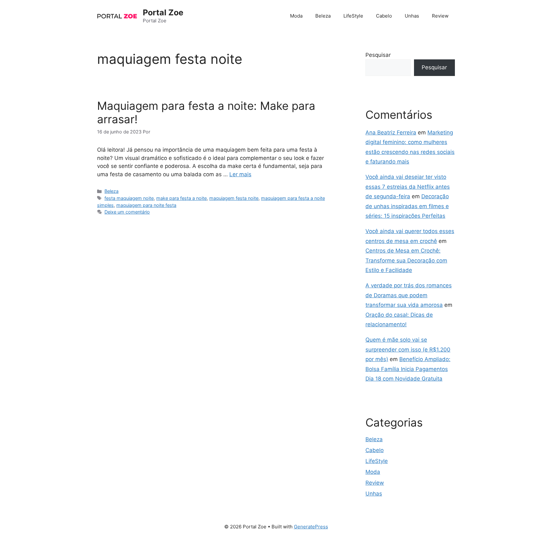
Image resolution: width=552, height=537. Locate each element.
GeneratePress (311, 527)
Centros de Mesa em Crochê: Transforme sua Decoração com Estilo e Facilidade (406, 260)
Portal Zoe (163, 12)
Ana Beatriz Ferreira (390, 132)
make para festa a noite (181, 198)
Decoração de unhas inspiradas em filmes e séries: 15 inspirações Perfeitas (407, 206)
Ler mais (240, 174)
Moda (296, 16)
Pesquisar (378, 55)
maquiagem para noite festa (146, 205)
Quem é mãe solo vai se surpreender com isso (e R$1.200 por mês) (407, 349)
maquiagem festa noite (233, 198)
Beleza (323, 16)
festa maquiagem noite (129, 198)
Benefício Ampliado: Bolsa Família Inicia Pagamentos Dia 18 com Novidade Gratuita (407, 369)
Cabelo (384, 16)
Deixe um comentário (127, 212)
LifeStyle (353, 16)
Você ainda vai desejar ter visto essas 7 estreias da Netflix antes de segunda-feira (407, 187)
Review (440, 16)
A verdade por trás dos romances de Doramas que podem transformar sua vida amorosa (408, 295)
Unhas (412, 16)
